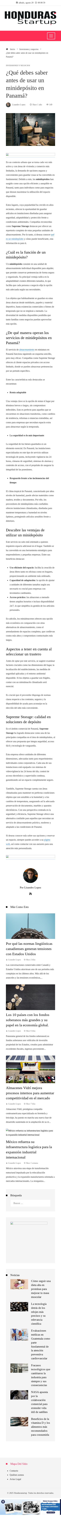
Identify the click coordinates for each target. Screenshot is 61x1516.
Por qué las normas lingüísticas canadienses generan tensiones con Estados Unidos (29, 949)
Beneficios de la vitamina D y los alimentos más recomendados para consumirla (40, 1426)
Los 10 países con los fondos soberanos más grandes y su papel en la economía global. (27, 1020)
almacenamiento (26, 349)
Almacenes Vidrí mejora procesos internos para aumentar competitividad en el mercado (30, 1093)
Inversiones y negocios (18, 66)
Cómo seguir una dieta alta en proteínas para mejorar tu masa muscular (41, 1288)
